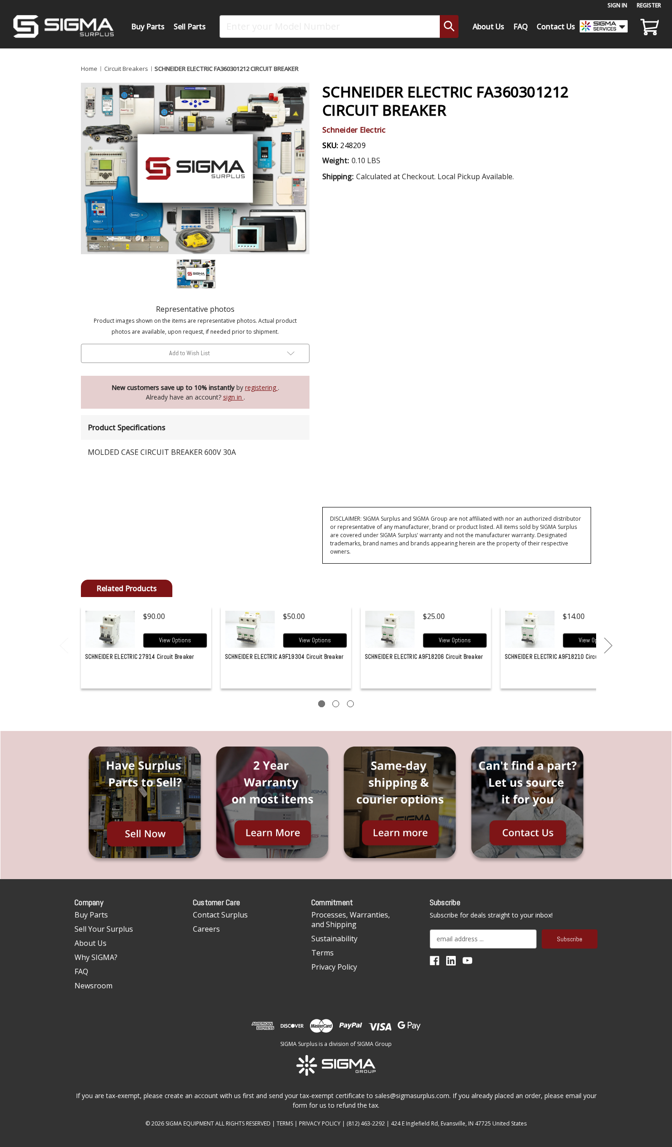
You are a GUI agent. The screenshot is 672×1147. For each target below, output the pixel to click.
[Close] (617, 78)
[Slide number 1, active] (321, 703)
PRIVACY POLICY (320, 1123)
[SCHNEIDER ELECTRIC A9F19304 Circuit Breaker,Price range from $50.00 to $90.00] (250, 629)
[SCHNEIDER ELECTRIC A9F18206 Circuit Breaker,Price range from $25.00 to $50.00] (390, 629)
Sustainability (334, 939)
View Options (175, 640)
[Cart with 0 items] (648, 26)
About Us (488, 26)
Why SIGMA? (96, 957)
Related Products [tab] (126, 588)
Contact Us (556, 26)
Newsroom (93, 986)
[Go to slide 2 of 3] (608, 646)
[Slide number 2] (335, 703)
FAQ (520, 26)
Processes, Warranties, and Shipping (350, 919)
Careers (206, 929)
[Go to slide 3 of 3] (64, 646)
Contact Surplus (220, 915)
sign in (233, 397)
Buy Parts (148, 26)
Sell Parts (190, 26)
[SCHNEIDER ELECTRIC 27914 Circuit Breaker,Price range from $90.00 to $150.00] (110, 629)
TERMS (285, 1123)
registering (261, 387)
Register (649, 5)
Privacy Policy (334, 967)
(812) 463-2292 (366, 1123)
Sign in (617, 5)
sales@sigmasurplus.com (412, 1095)
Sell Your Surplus (104, 929)
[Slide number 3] (350, 703)
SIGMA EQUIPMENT (189, 1123)
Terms (322, 953)
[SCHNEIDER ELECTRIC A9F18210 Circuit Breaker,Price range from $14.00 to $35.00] (530, 629)
